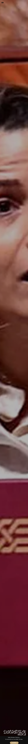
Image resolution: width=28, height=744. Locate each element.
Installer (14, 742)
